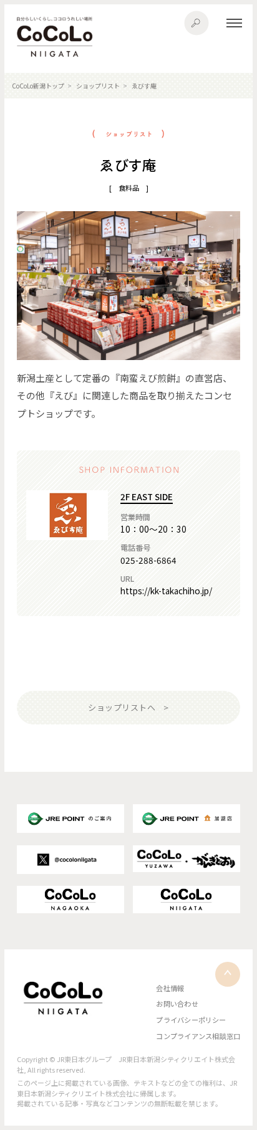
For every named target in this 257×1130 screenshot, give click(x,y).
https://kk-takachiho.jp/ (166, 590)
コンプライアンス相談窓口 (198, 1036)
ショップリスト (98, 85)
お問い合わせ (177, 1004)
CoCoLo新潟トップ (38, 85)
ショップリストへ (121, 707)
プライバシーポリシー (191, 1020)
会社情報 (170, 988)
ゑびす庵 (144, 85)
